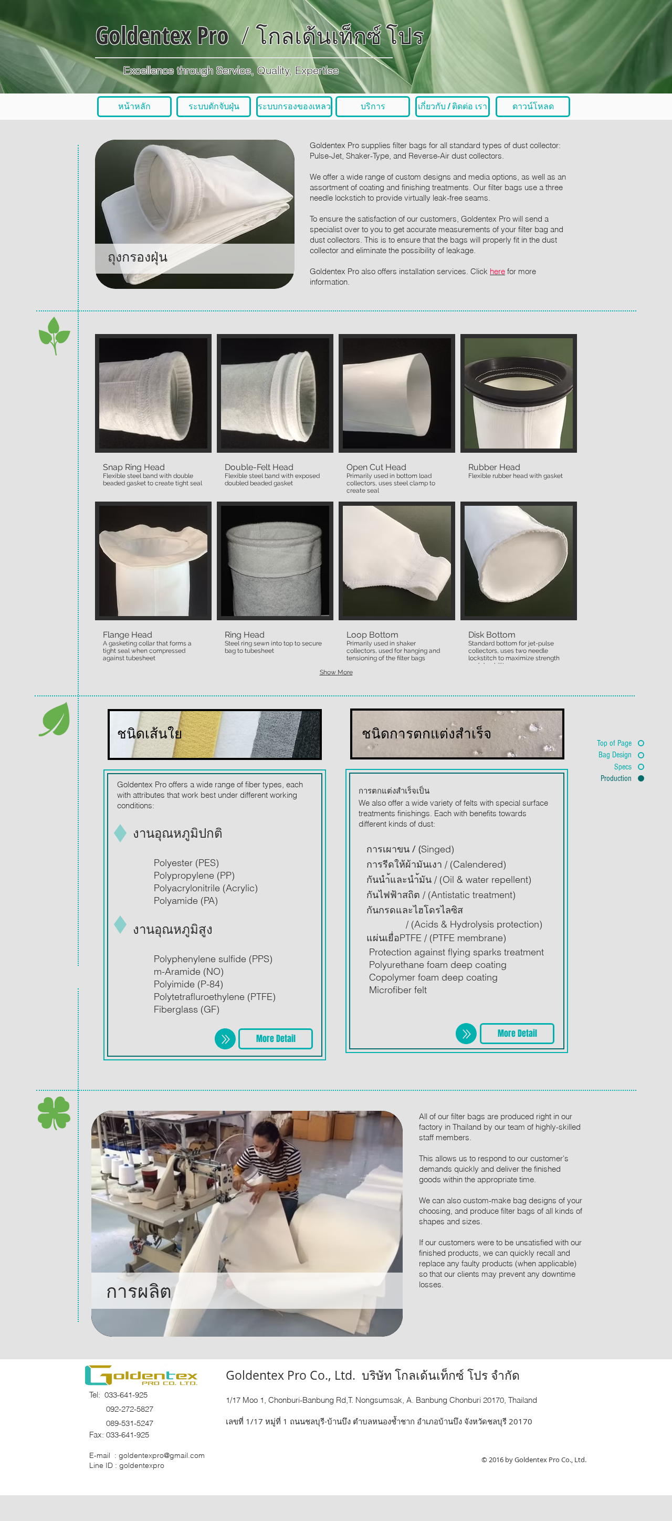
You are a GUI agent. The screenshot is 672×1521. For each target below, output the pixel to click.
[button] (153, 415)
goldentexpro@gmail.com (162, 1455)
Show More (336, 672)
